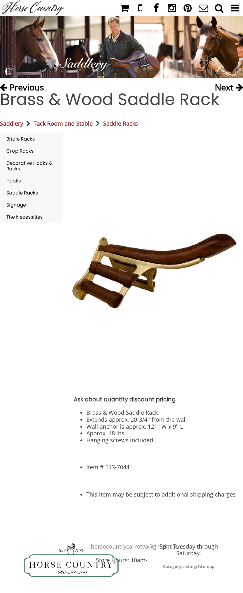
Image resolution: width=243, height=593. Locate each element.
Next (225, 85)
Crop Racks (20, 151)
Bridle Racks (20, 138)
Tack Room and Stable (63, 123)
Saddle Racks (120, 123)
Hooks (13, 180)
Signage (16, 204)
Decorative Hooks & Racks (29, 166)
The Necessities (24, 217)
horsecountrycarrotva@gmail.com (136, 546)
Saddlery (11, 123)
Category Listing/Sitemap (189, 566)
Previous (25, 85)
